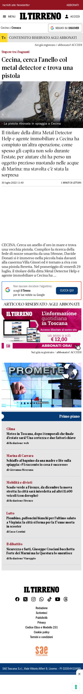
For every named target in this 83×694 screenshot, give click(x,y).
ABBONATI (72, 5)
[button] (41, 384)
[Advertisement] (32, 216)
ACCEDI (75, 16)
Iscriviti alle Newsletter (16, 5)
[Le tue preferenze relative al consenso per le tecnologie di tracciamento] (76, 687)
